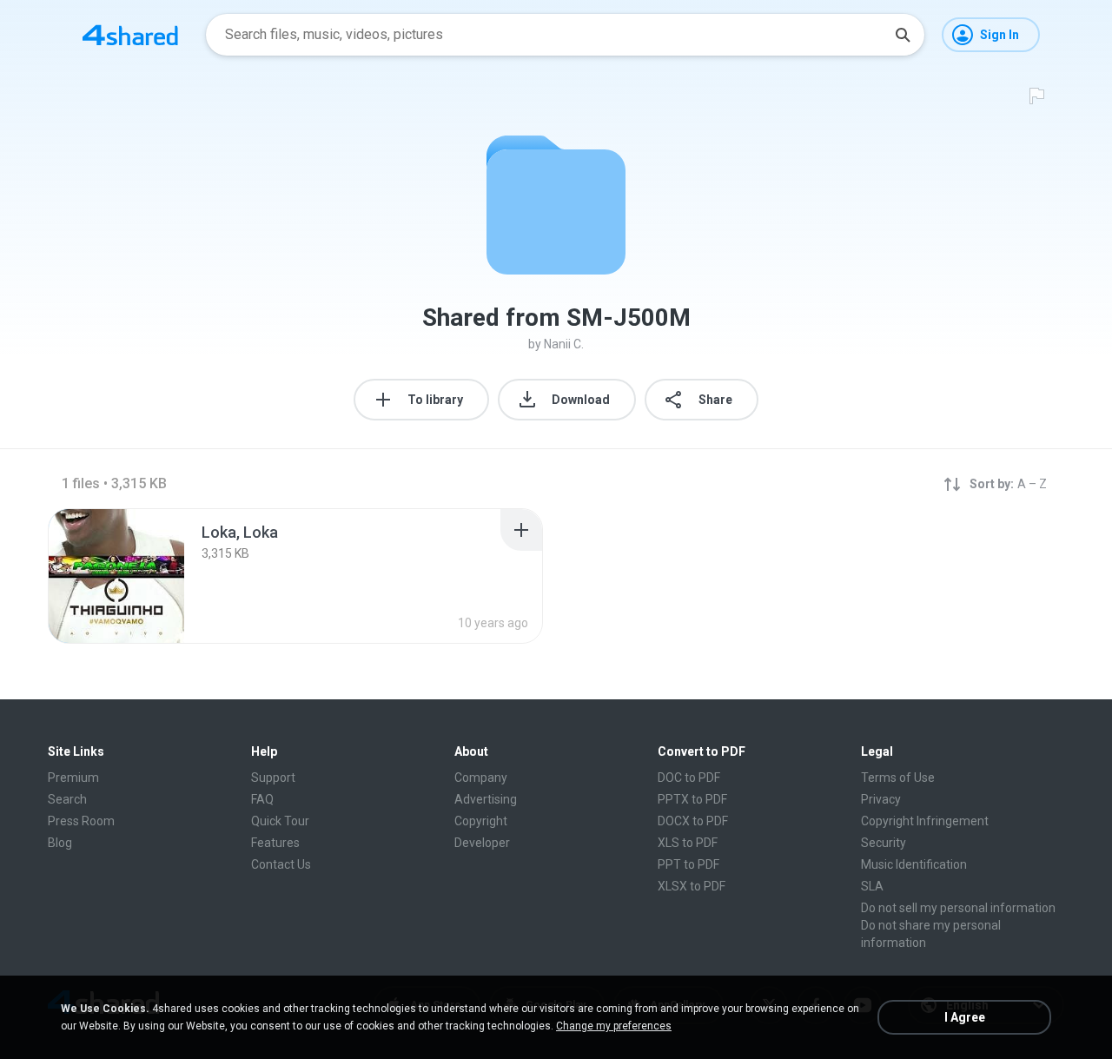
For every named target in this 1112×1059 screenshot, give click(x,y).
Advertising (485, 799)
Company (480, 777)
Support (273, 777)
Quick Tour (280, 821)
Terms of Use (898, 777)
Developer (482, 843)
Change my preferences (614, 1026)
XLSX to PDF (691, 886)
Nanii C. (564, 344)
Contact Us (281, 864)
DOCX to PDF (693, 821)
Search (67, 799)
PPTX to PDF (692, 799)
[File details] (116, 576)
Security (883, 843)
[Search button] (902, 35)
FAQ (262, 799)
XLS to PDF (688, 843)
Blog (60, 843)
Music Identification (914, 864)
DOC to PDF (689, 777)
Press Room (81, 821)
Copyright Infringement (925, 821)
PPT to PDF (688, 864)
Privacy (881, 799)
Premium (73, 777)
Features (275, 843)
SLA (872, 886)
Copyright (480, 821)
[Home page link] (130, 35)
